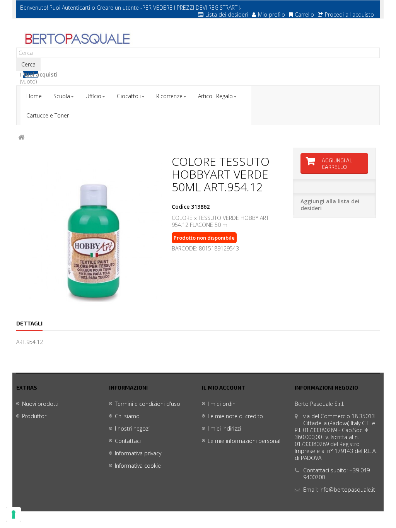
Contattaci (128, 441)
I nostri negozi (132, 428)
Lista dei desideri (226, 14)
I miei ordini (222, 403)
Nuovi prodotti (40, 403)
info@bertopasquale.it (347, 489)
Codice (180, 206)
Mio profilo (271, 14)
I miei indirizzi (224, 428)
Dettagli (29, 323)
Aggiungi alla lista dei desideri (329, 205)
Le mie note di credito (235, 416)
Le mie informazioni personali (245, 441)
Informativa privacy (138, 453)
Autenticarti (76, 7)
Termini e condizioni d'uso (147, 403)
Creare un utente (118, 7)
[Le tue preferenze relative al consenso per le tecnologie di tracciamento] (13, 514)
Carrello (304, 14)
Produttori (35, 416)
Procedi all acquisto (349, 14)
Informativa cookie (138, 465)
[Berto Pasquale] (76, 39)
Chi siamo (127, 416)
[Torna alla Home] (21, 137)
